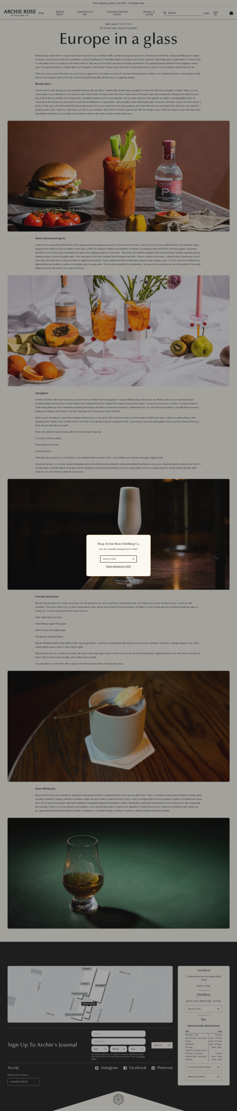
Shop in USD (109, 559)
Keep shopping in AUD (118, 566)
